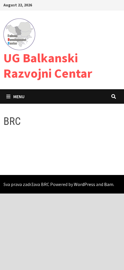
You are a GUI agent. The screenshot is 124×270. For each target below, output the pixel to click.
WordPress (84, 184)
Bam (108, 184)
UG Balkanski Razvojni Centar (47, 65)
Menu (19, 96)
